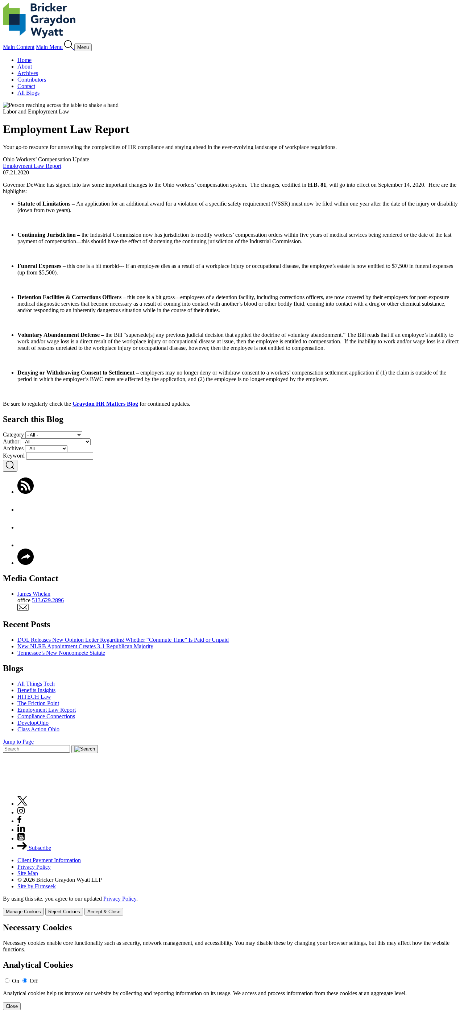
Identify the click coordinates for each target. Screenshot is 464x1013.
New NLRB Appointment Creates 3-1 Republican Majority (85, 646)
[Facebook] (25, 509)
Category (13, 434)
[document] (232, 966)
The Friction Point (38, 703)
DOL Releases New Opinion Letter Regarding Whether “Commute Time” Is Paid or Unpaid (123, 640)
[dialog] (232, 905)
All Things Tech (36, 684)
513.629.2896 (48, 600)
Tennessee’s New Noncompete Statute (61, 653)
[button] (25, 563)
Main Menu (49, 47)
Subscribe (39, 848)
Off (34, 981)
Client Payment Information (49, 860)
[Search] (69, 47)
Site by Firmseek (36, 886)
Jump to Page (18, 742)
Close (12, 1006)
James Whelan (33, 594)
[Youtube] (21, 838)
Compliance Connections (46, 716)
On (15, 981)
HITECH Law (34, 697)
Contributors (31, 80)
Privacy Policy (34, 867)
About (24, 66)
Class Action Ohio (38, 729)
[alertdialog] (232, 966)
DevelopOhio (33, 723)
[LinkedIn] (25, 545)
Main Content (18, 47)
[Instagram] (21, 812)
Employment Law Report (32, 166)
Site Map (27, 873)
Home (24, 60)
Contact (26, 86)
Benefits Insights (36, 690)
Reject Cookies (64, 911)
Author (11, 441)
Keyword (14, 455)
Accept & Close (103, 911)
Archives (27, 73)
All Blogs (28, 93)
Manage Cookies (23, 911)
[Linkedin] (21, 830)
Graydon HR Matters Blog (105, 404)
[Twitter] (25, 527)
